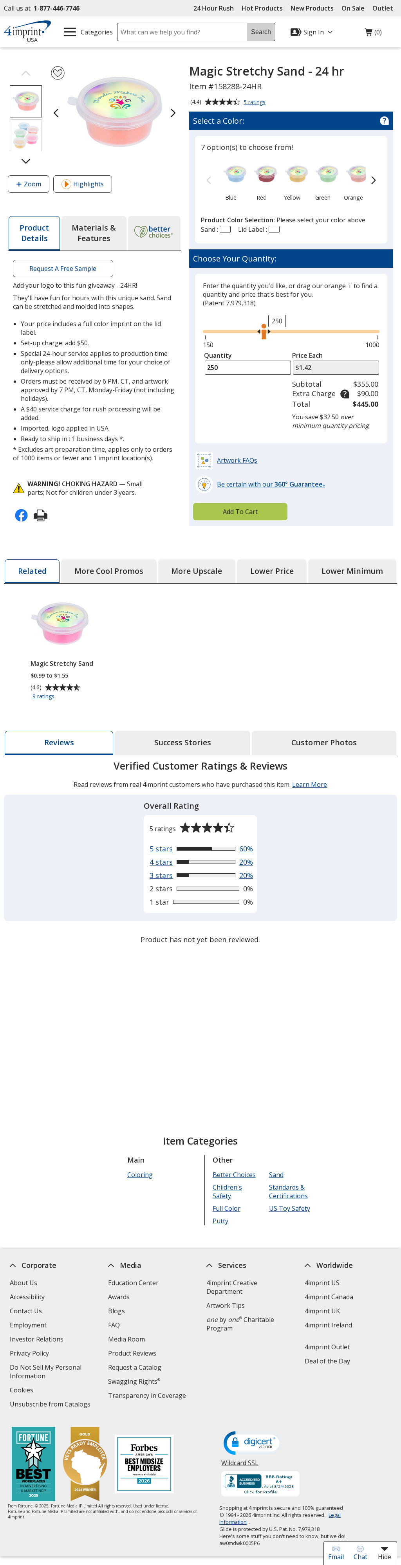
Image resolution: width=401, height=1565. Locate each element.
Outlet (384, 8)
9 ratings (44, 697)
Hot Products (262, 8)
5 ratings (255, 102)
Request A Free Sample (63, 268)
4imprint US (322, 1282)
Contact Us (26, 1311)
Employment (28, 1325)
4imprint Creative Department (231, 1287)
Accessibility (27, 1297)
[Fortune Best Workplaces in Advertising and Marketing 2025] (33, 1465)
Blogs (116, 1311)
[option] (231, 181)
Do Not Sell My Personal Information (45, 1372)
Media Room (126, 1339)
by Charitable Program (240, 1323)
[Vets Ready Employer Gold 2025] (85, 1465)
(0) (373, 34)
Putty (220, 1221)
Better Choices (234, 1174)
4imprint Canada (329, 1297)
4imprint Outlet (327, 1347)
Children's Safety (227, 1191)
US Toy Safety (289, 1208)
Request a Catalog (134, 1367)
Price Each (307, 355)
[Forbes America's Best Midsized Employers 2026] (144, 1465)
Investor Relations (37, 1340)
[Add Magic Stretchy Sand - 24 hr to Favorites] (58, 73)
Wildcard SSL (240, 1466)
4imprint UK (322, 1311)
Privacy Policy (30, 1354)
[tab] (34, 233)
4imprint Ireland (328, 1325)
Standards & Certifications (288, 1191)
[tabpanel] (200, 853)
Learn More (309, 784)
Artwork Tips (225, 1305)
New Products (312, 8)
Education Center (133, 1282)
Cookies (22, 1391)
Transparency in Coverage (148, 1396)
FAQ (114, 1325)
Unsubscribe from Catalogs (51, 1405)
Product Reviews (132, 1353)
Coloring (140, 1174)
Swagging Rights (134, 1381)
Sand (276, 1174)
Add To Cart (240, 511)
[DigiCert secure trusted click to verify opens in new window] (253, 1444)
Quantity (218, 355)
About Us (23, 1282)
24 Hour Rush (213, 8)
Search (261, 32)
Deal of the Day (327, 1361)
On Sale (353, 8)
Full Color (226, 1208)
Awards (119, 1297)
